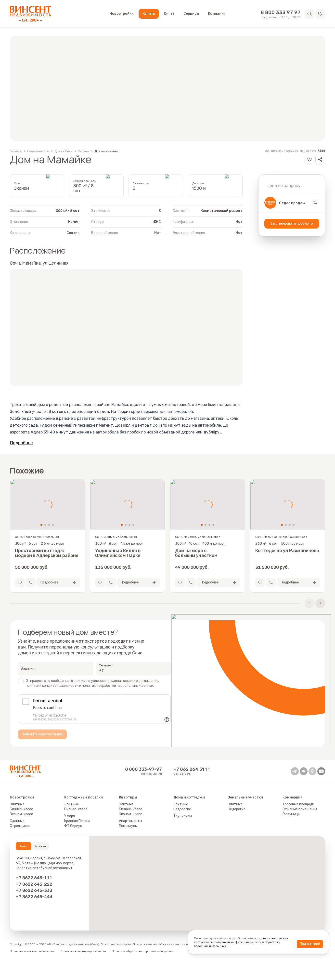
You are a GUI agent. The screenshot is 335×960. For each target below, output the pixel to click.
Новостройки (122, 14)
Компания (217, 14)
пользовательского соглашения (131, 681)
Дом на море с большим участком (196, 553)
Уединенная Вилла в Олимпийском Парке (118, 553)
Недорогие (182, 809)
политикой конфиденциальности (238, 942)
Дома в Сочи (63, 151)
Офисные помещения (300, 809)
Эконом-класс (21, 814)
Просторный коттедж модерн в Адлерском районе (46, 553)
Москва (40, 846)
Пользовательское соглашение (32, 951)
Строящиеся (20, 826)
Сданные (17, 821)
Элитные (17, 804)
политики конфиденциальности (52, 686)
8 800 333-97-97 (143, 769)
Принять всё (310, 944)
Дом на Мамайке (106, 151)
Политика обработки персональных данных (143, 951)
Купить (148, 14)
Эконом (83, 151)
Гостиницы (291, 814)
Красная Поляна (77, 821)
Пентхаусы (128, 826)
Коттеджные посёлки (83, 797)
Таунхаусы (182, 816)
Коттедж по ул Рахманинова (287, 550)
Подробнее (21, 442)
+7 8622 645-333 (34, 890)
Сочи (23, 846)
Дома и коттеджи (189, 797)
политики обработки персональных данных (118, 686)
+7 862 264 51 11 (192, 769)
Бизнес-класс (21, 809)
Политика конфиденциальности (83, 951)
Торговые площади (298, 804)
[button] (320, 14)
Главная (15, 151)
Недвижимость (38, 151)
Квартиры (128, 797)
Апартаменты (130, 821)
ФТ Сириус (73, 826)
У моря (69, 816)
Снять (169, 14)
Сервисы (191, 14)
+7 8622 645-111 (34, 877)
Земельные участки (245, 797)
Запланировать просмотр (292, 223)
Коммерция (292, 797)
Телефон (105, 665)
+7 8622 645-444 (34, 896)
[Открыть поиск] (309, 14)
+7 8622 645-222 (34, 884)
